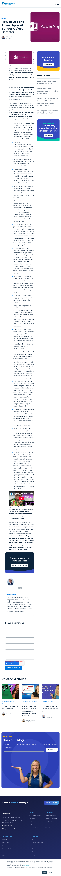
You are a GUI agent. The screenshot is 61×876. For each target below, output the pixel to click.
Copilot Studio (6, 852)
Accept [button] (44, 872)
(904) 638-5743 (8, 826)
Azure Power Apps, (9, 16)
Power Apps (5, 842)
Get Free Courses (51, 802)
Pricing (31, 831)
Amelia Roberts (10, 713)
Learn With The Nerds (35, 828)
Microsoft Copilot (9, 701)
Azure (4, 855)
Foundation (35, 845)
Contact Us (48, 135)
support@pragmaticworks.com (12, 829)
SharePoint (25, 701)
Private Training (33, 821)
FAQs (33, 855)
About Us (34, 839)
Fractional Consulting (51, 818)
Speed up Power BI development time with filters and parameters (48, 91)
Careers (34, 849)
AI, (2, 16)
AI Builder (4, 18)
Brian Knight (9, 36)
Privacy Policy (26, 865)
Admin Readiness (49, 828)
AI (2, 701)
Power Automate (7, 845)
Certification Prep (33, 825)
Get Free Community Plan (19, 565)
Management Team (37, 842)
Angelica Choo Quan (51, 716)
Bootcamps (32, 818)
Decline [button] (50, 872)
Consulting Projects (50, 815)
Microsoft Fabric (6, 849)
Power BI (44, 701)
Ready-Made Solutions (51, 831)
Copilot (4, 703)
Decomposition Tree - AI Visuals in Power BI (50, 709)
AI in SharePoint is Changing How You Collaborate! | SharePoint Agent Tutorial (29, 711)
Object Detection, (21, 16)
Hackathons (48, 825)
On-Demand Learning (35, 815)
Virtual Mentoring (50, 821)
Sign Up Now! (48, 64)
